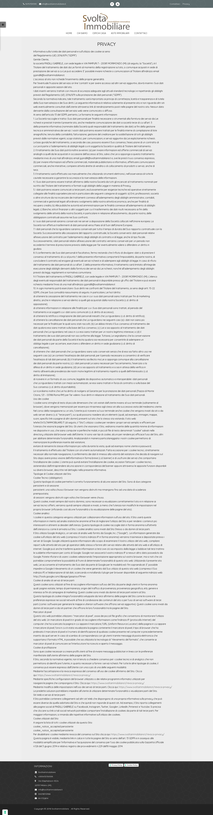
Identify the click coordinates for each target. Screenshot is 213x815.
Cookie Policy (132, 765)
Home (69, 33)
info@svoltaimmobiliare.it (53, 4)
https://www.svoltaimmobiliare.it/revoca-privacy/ (64, 675)
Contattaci (175, 4)
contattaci (140, 33)
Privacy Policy (117, 765)
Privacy (186, 4)
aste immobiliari (120, 33)
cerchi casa (99, 33)
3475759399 (31, 4)
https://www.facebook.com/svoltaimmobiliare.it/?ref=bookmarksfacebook (112, 4)
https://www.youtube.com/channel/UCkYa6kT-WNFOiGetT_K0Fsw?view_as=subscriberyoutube (118, 4)
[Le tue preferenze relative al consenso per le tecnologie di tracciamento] (5, 812)
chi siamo (82, 33)
